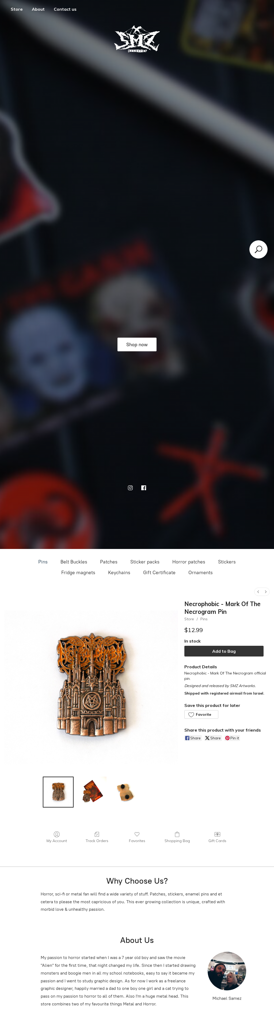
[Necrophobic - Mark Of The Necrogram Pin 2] (124, 792)
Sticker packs (144, 562)
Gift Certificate (159, 573)
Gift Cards (217, 840)
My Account (57, 840)
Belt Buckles (73, 562)
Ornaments (200, 573)
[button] (201, 714)
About (38, 9)
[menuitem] (258, 592)
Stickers (227, 562)
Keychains (119, 573)
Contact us (65, 9)
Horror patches (188, 562)
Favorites (137, 840)
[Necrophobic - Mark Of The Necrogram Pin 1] (91, 792)
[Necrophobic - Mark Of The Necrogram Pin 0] (58, 792)
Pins (43, 562)
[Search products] (258, 249)
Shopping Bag (177, 840)
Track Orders (97, 840)
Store (17, 9)
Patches (108, 562)
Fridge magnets (78, 573)
